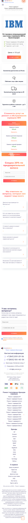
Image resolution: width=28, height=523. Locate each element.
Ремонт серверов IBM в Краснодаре (13, 8)
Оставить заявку (14, 57)
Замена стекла (14, 127)
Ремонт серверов (13, 6)
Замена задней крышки (14, 144)
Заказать (14, 132)
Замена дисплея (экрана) (14, 136)
